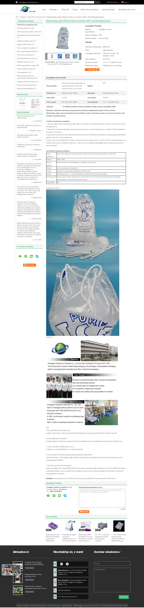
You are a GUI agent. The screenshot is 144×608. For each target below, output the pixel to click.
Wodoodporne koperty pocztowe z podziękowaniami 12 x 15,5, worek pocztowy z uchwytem (69, 539)
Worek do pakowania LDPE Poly (84, 478)
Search (97, 2)
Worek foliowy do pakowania (36, 17)
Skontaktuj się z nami (126, 9)
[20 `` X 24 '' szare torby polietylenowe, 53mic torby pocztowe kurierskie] (102, 526)
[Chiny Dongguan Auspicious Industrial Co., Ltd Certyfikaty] (22, 103)
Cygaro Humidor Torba (24, 44)
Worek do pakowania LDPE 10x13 (105, 478)
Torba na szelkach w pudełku (26, 48)
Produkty (52, 9)
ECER (125, 606)
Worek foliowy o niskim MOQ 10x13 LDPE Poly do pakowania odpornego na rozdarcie (53, 539)
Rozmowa (92, 70)
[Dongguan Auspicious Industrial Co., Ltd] (28, 9)
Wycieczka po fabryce (90, 9)
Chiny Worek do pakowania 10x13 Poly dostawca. (45, 606)
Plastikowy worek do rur (24, 62)
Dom (44, 9)
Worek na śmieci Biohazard (25, 85)
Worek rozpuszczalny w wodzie (26, 65)
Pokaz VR (65, 9)
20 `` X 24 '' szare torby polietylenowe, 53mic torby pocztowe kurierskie (102, 538)
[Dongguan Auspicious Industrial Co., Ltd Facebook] (67, 563)
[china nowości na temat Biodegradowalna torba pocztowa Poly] (17, 578)
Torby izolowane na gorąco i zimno (27, 32)
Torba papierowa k (22, 72)
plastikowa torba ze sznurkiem (26, 81)
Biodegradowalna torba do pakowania (28, 35)
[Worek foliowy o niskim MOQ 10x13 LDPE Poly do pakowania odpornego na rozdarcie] (53, 526)
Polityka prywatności (23, 606)
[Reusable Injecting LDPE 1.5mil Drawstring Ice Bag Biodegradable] (63, 38)
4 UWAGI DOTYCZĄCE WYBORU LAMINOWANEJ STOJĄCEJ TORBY (34, 563)
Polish (126, 2)
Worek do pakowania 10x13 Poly (63, 478)
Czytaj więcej (29, 568)
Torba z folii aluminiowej (24, 55)
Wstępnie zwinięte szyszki (25, 41)
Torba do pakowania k (24, 28)
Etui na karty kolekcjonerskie (25, 51)
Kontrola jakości (108, 9)
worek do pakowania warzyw (26, 58)
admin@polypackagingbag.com (28, 2)
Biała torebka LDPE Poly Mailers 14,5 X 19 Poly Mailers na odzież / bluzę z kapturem (86, 538)
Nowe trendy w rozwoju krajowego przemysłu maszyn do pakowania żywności (35, 587)
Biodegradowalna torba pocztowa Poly (33, 575)
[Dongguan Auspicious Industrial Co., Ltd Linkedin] (61, 563)
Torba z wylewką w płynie (25, 69)
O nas (75, 9)
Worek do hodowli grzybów (25, 88)
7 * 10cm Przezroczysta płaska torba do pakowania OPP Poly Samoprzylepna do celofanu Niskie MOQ (119, 539)
